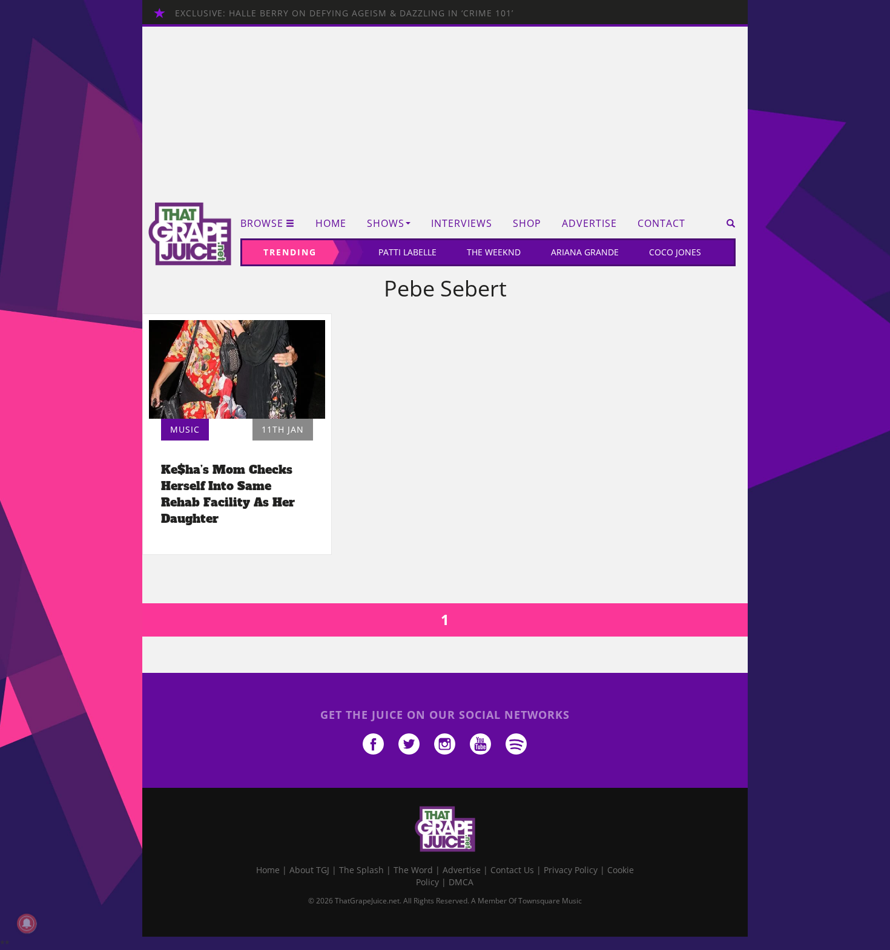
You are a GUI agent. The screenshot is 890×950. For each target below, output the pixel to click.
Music (185, 429)
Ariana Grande (585, 252)
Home (330, 223)
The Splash (361, 870)
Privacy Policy (571, 870)
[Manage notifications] (26, 923)
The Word (413, 870)
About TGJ (309, 870)
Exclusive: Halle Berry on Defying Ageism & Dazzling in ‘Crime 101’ (344, 13)
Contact (661, 223)
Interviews (461, 223)
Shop (527, 223)
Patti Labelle (407, 252)
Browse (261, 223)
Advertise (589, 223)
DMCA (461, 882)
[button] (727, 223)
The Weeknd (494, 252)
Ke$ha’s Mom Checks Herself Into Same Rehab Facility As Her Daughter (228, 494)
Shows (385, 223)
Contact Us (512, 870)
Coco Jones (675, 252)
